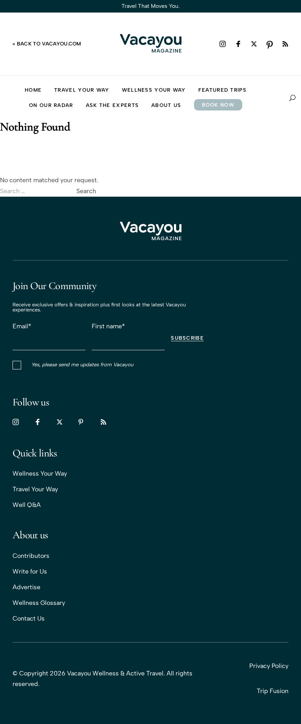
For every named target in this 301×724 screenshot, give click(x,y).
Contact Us (29, 618)
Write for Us (30, 571)
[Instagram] (222, 44)
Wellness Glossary (39, 602)
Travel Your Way (35, 489)
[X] (254, 44)
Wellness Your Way (40, 473)
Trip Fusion (272, 691)
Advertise (26, 587)
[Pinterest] (270, 44)
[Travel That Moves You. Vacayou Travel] (150, 231)
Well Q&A (27, 505)
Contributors (31, 555)
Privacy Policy (268, 666)
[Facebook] (238, 44)
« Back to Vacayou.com (47, 44)
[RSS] (285, 44)
